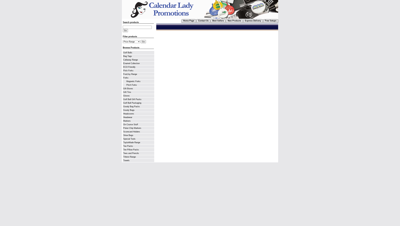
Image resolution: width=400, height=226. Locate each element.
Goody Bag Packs (131, 106)
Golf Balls (127, 52)
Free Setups (270, 21)
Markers (127, 121)
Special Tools (129, 139)
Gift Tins (127, 92)
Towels (126, 160)
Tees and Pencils (131, 153)
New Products (234, 21)
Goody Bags (129, 110)
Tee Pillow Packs (131, 149)
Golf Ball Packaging (132, 103)
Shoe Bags (128, 135)
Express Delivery (253, 21)
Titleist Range (129, 157)
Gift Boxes (128, 88)
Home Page (188, 21)
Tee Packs (128, 146)
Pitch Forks (130, 85)
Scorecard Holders (131, 132)
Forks (125, 78)
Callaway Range (130, 60)
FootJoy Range (130, 74)
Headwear (127, 117)
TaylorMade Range (131, 142)
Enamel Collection (131, 63)
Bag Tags (127, 56)
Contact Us (203, 21)
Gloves (126, 96)
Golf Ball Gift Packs (132, 99)
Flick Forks (128, 70)
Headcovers (128, 114)
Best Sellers (218, 21)
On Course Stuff (130, 124)
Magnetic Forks (131, 81)
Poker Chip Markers (132, 128)
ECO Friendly (129, 67)
